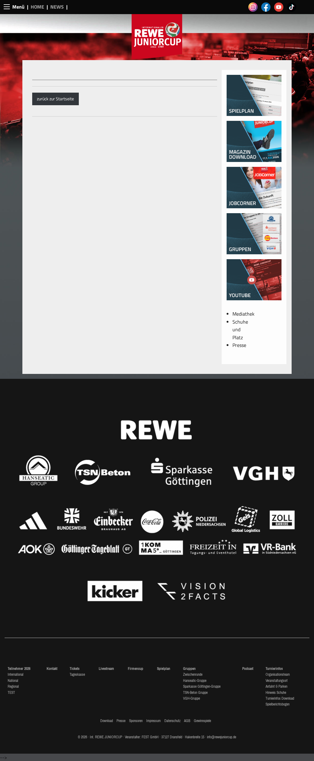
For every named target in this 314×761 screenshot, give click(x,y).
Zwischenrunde (192, 674)
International (15, 674)
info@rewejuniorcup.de (221, 737)
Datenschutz (172, 720)
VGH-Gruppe (191, 698)
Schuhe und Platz (240, 329)
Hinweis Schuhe (276, 692)
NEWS (57, 6)
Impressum (153, 720)
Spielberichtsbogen (277, 704)
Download (106, 720)
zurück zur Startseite (55, 98)
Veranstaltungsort (277, 680)
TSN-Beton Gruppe (195, 692)
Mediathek (243, 313)
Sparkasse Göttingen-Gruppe (201, 686)
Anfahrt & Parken (276, 686)
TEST (11, 692)
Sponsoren (136, 720)
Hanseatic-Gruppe (194, 680)
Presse (239, 345)
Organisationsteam (278, 674)
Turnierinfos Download (280, 698)
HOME (37, 6)
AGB (187, 720)
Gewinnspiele (202, 720)
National (13, 680)
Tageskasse (77, 674)
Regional (13, 686)
